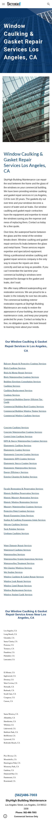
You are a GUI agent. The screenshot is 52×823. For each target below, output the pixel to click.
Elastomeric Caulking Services (17, 445)
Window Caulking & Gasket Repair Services (24, 577)
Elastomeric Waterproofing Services (20, 468)
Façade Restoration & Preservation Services (23, 489)
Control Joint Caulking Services (18, 436)
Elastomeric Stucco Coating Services (20, 463)
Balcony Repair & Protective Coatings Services (25, 363)
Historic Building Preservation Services (21, 493)
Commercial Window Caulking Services (22, 415)
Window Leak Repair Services (17, 581)
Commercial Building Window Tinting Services (25, 411)
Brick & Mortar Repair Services (18, 373)
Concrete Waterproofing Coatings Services (23, 432)
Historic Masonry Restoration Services (21, 497)
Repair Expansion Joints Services (19, 515)
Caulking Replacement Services (18, 390)
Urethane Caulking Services (16, 533)
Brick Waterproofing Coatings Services (21, 377)
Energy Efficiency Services (16, 472)
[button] (3, 4)
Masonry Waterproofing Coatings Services (23, 507)
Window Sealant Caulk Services (18, 594)
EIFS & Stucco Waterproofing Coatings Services (25, 441)
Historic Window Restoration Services (21, 502)
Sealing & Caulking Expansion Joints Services (24, 520)
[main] (26, 40)
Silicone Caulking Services (16, 524)
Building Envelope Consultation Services (22, 381)
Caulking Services (12, 386)
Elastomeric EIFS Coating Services (19, 459)
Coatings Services (12, 395)
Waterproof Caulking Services (17, 550)
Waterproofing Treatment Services (19, 563)
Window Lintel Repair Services (18, 585)
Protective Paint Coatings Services (19, 511)
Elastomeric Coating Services (17, 450)
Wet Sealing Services (13, 572)
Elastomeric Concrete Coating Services (21, 454)
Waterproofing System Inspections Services (23, 559)
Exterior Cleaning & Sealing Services (20, 477)
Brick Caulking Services (15, 368)
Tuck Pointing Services (14, 529)
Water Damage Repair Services (18, 545)
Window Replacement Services (18, 590)
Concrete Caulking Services (16, 427)
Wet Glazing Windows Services (18, 568)
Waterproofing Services (14, 554)
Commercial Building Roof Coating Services (24, 406)
